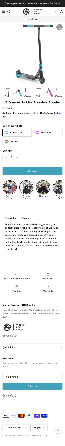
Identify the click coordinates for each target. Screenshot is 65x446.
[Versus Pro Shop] (32, 11)
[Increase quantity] (18, 157)
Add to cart (32, 171)
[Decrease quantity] (5, 157)
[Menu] (3, 11)
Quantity (7, 151)
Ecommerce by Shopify (39, 435)
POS (24, 435)
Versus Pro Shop (15, 435)
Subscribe (33, 386)
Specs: (26, 218)
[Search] (10, 11)
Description (11, 218)
